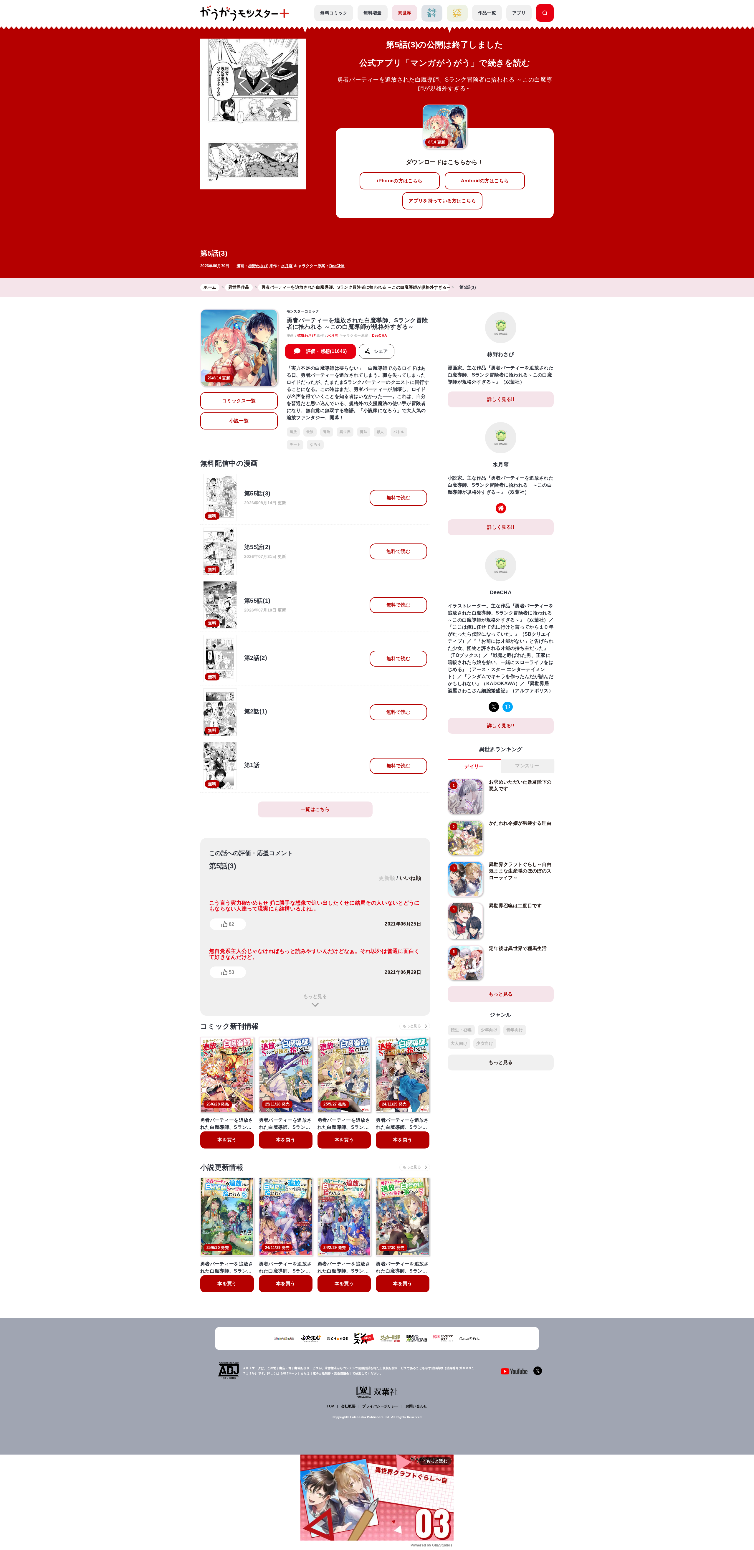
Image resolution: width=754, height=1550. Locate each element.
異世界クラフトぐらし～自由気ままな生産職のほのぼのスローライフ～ (520, 871)
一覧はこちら (315, 809)
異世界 (404, 12)
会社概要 (348, 1406)
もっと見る (315, 996)
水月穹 (287, 266)
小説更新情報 (221, 1167)
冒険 (326, 432)
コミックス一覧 (239, 400)
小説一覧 (239, 420)
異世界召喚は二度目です (515, 905)
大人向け (459, 1043)
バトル (398, 432)
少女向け (484, 1043)
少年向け (489, 1029)
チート (295, 444)
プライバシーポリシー (380, 1406)
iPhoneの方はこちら (399, 180)
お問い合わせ (416, 1406)
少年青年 (431, 13)
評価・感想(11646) (326, 351)
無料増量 (372, 12)
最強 (310, 432)
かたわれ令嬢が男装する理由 (520, 823)
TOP (330, 1406)
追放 (293, 432)
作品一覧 (487, 12)
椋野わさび (258, 266)
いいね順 (410, 878)
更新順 (387, 878)
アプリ (519, 12)
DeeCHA (337, 266)
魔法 (363, 432)
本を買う (227, 1139)
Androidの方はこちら (485, 180)
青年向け (514, 1029)
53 (231, 972)
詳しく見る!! (500, 399)
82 (231, 924)
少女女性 (457, 13)
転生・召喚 (461, 1029)
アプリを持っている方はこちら (442, 200)
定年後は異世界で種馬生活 (518, 948)
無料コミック (333, 12)
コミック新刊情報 (229, 1026)
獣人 (380, 432)
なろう (315, 444)
